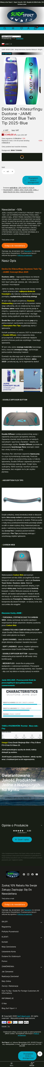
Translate (19, 38)
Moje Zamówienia (9, 947)
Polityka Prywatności (10, 931)
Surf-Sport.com (23, 1016)
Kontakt (5, 942)
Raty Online (6, 981)
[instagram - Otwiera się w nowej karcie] (28, 874)
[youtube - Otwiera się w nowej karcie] (36, 874)
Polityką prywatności (25, 255)
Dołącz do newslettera (15, 246)
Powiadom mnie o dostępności (33, 180)
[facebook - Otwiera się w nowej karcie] (32, 874)
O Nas (4, 1003)
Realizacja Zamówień (10, 976)
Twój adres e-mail (8, 240)
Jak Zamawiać (7, 971)
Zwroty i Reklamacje (10, 986)
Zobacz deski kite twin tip (18, 797)
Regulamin (28, 251)
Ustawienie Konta (9, 951)
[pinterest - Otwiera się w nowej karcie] (24, 874)
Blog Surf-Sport (8, 1008)
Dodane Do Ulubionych (11, 956)
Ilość (3, 167)
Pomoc (4, 961)
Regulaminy (6, 927)
